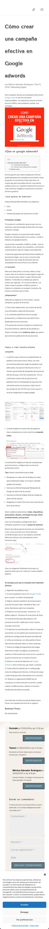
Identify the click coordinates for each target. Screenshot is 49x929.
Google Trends (35, 594)
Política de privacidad (20, 925)
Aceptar (24, 904)
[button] (45, 874)
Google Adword (11, 98)
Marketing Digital (18, 87)
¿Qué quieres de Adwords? (21, 165)
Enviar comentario (28, 865)
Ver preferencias (24, 919)
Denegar (24, 912)
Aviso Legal (34, 925)
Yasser (12, 747)
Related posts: (15, 169)
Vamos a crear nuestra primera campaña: (25, 167)
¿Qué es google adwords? (17, 163)
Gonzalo (13, 728)
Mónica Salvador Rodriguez (20, 84)
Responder (34, 738)
